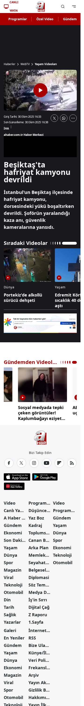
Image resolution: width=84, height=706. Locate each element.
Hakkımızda (40, 696)
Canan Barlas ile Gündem (40, 538)
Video (9, 501)
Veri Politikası (40, 658)
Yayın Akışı (39, 681)
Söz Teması (39, 583)
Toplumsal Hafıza (40, 531)
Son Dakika (15, 538)
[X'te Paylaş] (54, 118)
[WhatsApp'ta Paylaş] (63, 118)
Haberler (9, 64)
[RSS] (72, 461)
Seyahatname (40, 561)
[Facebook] (9, 461)
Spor (8, 561)
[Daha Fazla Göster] (73, 118)
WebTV (25, 64)
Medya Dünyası (40, 590)
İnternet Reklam (40, 629)
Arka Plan (38, 546)
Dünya (10, 553)
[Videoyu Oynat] (40, 90)
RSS (32, 636)
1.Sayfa (35, 620)
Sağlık (10, 613)
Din (7, 598)
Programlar (17, 19)
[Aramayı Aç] (63, 6)
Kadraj (35, 523)
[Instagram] (34, 461)
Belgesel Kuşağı (40, 568)
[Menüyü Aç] (74, 6)
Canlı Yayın (15, 509)
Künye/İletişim (40, 651)
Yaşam (11, 546)
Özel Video (44, 19)
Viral (8, 576)
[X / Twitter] (21, 461)
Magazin (12, 568)
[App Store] (17, 475)
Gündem (70, 19)
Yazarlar (12, 620)
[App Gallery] (14, 484)
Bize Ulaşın (39, 643)
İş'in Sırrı (37, 598)
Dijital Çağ (38, 605)
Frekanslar (39, 666)
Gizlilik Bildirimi (40, 688)
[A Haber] (40, 6)
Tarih (9, 605)
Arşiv (33, 673)
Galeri (10, 629)
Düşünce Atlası (40, 509)
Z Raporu (37, 613)
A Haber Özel (16, 516)
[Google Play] (45, 475)
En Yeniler (14, 636)
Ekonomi (13, 531)
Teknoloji (13, 583)
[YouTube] (46, 461)
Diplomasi (38, 576)
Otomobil (13, 590)
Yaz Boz (36, 516)
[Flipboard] (59, 461)
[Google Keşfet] (40, 323)
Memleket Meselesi (40, 553)
